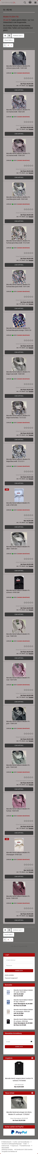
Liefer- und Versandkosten (21, 1142)
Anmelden (19, 970)
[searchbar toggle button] (24, 2)
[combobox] (18, 36)
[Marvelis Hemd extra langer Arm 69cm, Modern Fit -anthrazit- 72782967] (19, 1102)
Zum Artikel (19, 90)
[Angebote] (32, 1058)
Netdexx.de (13, 1151)
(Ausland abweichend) (23, 73)
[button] (5, 36)
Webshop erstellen (7, 1149)
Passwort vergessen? (11, 978)
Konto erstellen (9, 975)
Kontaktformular (25, 1145)
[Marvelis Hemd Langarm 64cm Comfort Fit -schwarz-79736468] (19, 1068)
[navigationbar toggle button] (35, 2)
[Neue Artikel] (32, 1093)
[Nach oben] (32, 1150)
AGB (25, 1143)
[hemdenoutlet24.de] (8, 2)
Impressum (14, 1145)
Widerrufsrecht (6, 1142)
